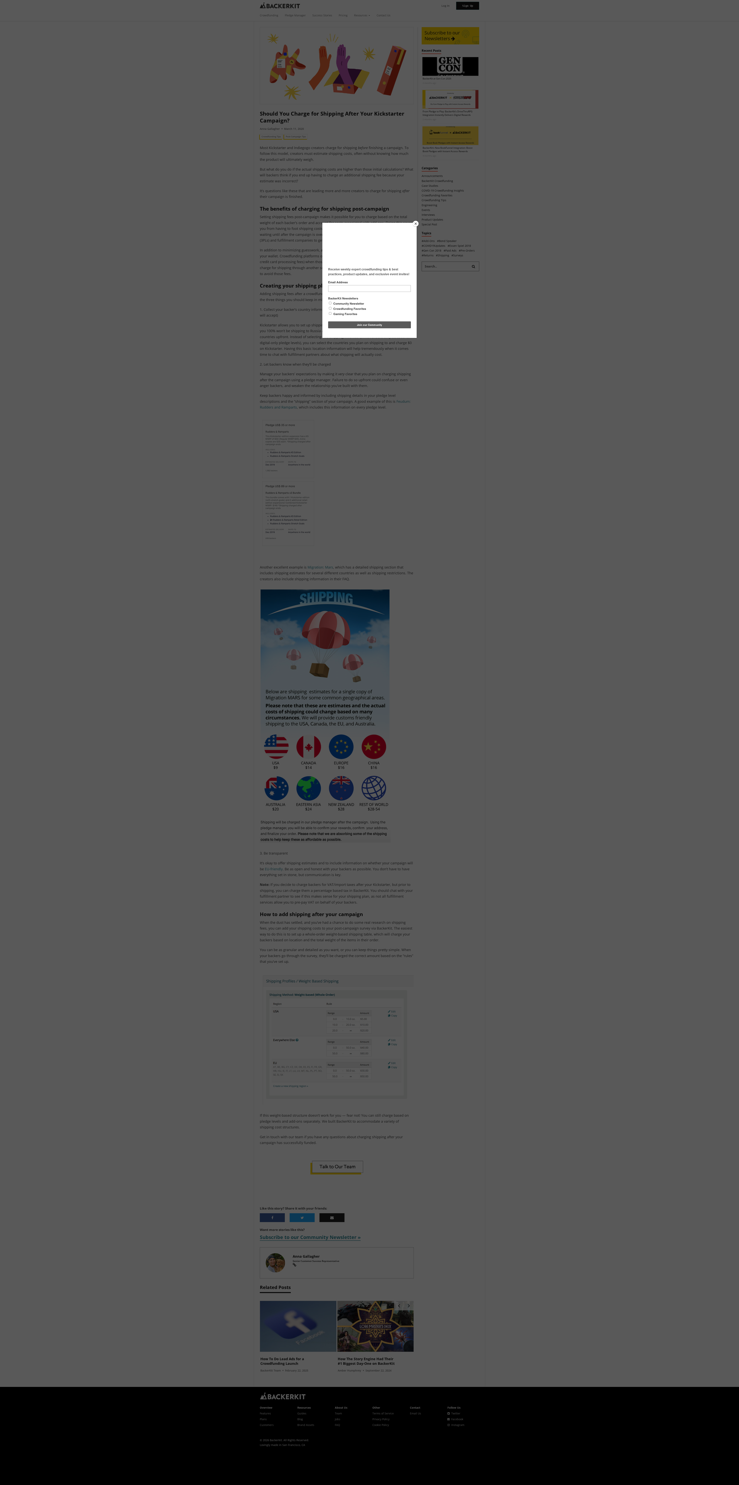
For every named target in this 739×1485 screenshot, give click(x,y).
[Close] (416, 224)
